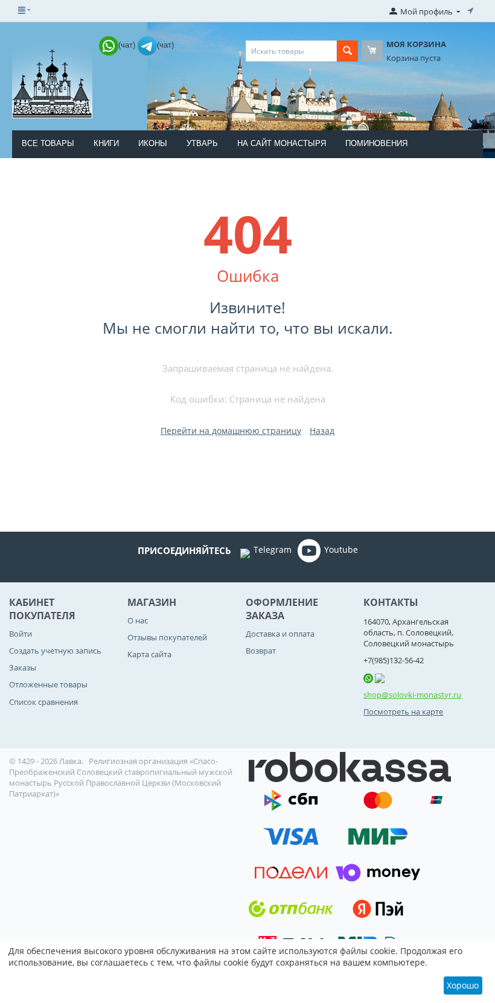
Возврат (261, 650)
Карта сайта (149, 654)
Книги (106, 143)
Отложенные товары (48, 684)
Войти (20, 633)
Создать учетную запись (55, 650)
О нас (137, 620)
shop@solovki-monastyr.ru (412, 694)
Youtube (341, 549)
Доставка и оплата (280, 633)
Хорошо (463, 985)
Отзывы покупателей (167, 637)
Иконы (152, 143)
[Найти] (347, 51)
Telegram (273, 549)
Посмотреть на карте (403, 711)
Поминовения (376, 143)
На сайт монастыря (281, 143)
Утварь (202, 143)
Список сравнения (43, 701)
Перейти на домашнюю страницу (231, 430)
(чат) (128, 44)
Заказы (22, 667)
